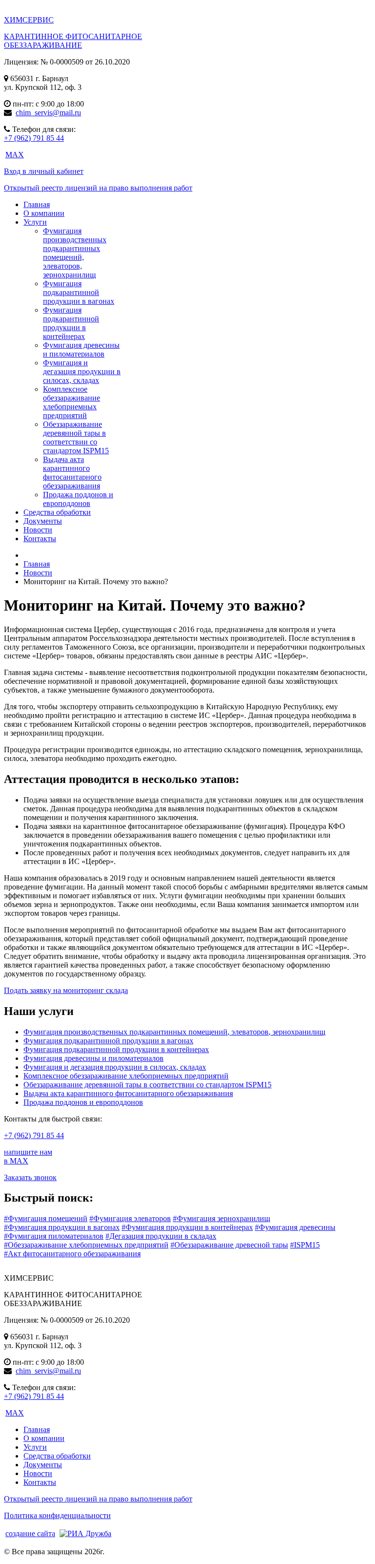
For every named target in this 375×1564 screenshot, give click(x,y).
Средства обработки (57, 1456)
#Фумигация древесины (295, 1227)
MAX (14, 154)
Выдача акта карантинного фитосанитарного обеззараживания (72, 472)
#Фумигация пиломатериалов (54, 1236)
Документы (42, 1464)
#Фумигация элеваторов (130, 1218)
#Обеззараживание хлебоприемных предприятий (86, 1245)
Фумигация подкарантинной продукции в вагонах (78, 292)
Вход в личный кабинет (43, 171)
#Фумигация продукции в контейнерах (187, 1227)
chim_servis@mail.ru (48, 112)
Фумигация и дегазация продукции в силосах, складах (82, 371)
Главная (36, 1429)
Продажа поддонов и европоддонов (78, 498)
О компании (43, 1438)
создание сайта (30, 1533)
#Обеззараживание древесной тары (229, 1245)
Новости (37, 1473)
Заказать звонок (30, 1177)
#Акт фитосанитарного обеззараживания (72, 1253)
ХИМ (29, 20)
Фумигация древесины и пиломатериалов (81, 349)
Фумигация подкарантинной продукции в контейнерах (71, 323)
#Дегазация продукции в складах (160, 1236)
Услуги (35, 1447)
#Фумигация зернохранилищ (221, 1218)
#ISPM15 (305, 1245)
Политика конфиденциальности (57, 1515)
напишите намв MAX (28, 1156)
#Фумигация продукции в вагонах (62, 1227)
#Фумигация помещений (45, 1218)
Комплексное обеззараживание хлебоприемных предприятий (71, 402)
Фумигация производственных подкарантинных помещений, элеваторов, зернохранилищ (74, 253)
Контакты (39, 1482)
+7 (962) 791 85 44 (34, 138)
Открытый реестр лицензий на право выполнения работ (98, 188)
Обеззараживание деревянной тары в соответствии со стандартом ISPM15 (76, 437)
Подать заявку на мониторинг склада (66, 990)
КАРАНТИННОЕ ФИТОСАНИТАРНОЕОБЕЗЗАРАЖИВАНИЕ (73, 40)
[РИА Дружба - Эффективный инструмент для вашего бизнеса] (84, 1533)
